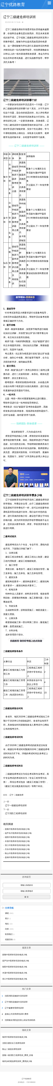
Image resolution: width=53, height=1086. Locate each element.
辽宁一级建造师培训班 (16, 805)
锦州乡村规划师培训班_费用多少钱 (17, 1061)
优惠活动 (10, 939)
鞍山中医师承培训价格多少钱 (17, 853)
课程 (9, 913)
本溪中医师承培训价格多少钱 (17, 841)
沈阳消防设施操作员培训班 (16, 996)
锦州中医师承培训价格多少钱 (14, 1037)
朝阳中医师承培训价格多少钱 (17, 837)
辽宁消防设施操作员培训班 (16, 1002)
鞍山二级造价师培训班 (11, 1049)
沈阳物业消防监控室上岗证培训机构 (20, 1020)
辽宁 (11, 795)
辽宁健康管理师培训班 (14, 1008)
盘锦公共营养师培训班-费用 (16, 1014)
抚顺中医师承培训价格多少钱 (17, 829)
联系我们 (9, 934)
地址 (9, 924)
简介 (8, 918)
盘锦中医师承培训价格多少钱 (17, 857)
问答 (9, 929)
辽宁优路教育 (13, 4)
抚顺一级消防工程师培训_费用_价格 (17, 1055)
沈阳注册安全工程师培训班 (13, 1043)
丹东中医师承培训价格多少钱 (17, 849)
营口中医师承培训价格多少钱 (17, 845)
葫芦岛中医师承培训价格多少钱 (18, 833)
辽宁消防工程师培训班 (16, 813)
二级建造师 (18, 795)
